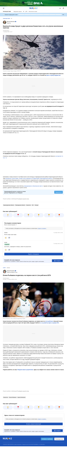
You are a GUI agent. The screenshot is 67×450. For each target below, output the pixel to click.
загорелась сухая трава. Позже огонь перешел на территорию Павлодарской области (28, 178)
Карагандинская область (8, 205)
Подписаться (58, 192)
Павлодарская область (20, 205)
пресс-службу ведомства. (53, 75)
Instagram (58, 260)
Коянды (36, 205)
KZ (60, 8)
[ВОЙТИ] (63, 8)
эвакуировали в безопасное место (33, 186)
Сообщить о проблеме (47, 438)
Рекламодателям (59, 438)
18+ (33, 205)
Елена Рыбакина (12, 397)
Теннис (8, 267)
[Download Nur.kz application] (33, 3)
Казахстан (28, 205)
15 (7, 408)
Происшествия (7, 11)
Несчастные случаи (33, 11)
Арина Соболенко (21, 397)
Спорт (4, 267)
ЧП (23, 11)
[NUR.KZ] (33, 8)
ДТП (26, 11)
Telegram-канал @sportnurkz (25, 369)
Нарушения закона (18, 11)
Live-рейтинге (49, 321)
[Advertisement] (33, 86)
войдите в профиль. (42, 228)
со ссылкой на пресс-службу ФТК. (49, 323)
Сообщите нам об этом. (23, 198)
